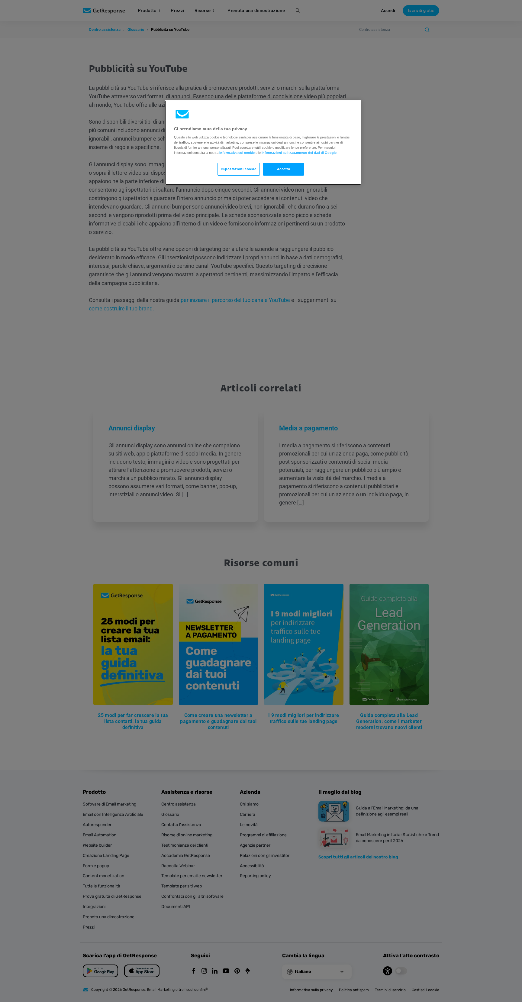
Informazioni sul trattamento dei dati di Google (299, 152)
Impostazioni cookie (238, 169)
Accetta (283, 169)
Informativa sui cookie (237, 152)
